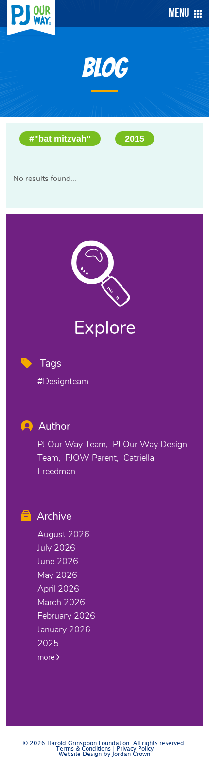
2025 (48, 643)
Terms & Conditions (83, 749)
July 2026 (56, 548)
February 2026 (66, 616)
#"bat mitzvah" (60, 139)
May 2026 (57, 575)
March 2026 (61, 602)
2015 (134, 139)
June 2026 (57, 561)
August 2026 (63, 534)
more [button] (46, 657)
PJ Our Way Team (71, 444)
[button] (183, 13)
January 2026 (63, 629)
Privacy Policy (135, 749)
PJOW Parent (91, 458)
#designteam (62, 381)
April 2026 (58, 588)
